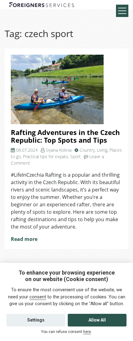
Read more (24, 239)
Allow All (97, 320)
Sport (75, 156)
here (87, 332)
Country (87, 150)
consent (37, 297)
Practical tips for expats (45, 156)
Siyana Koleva (58, 150)
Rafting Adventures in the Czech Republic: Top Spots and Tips (65, 136)
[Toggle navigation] (122, 11)
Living (102, 150)
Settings (36, 320)
